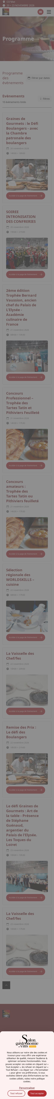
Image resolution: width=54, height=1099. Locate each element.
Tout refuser (16, 1093)
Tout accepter (37, 1093)
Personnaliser (27, 1088)
